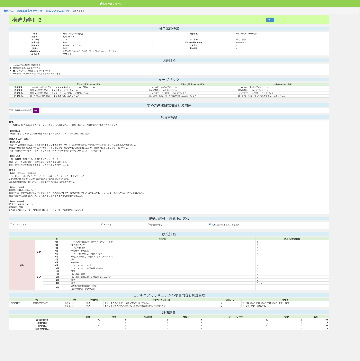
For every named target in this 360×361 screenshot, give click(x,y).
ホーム (10, 11)
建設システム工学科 (57, 11)
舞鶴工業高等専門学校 (30, 11)
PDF (269, 20)
